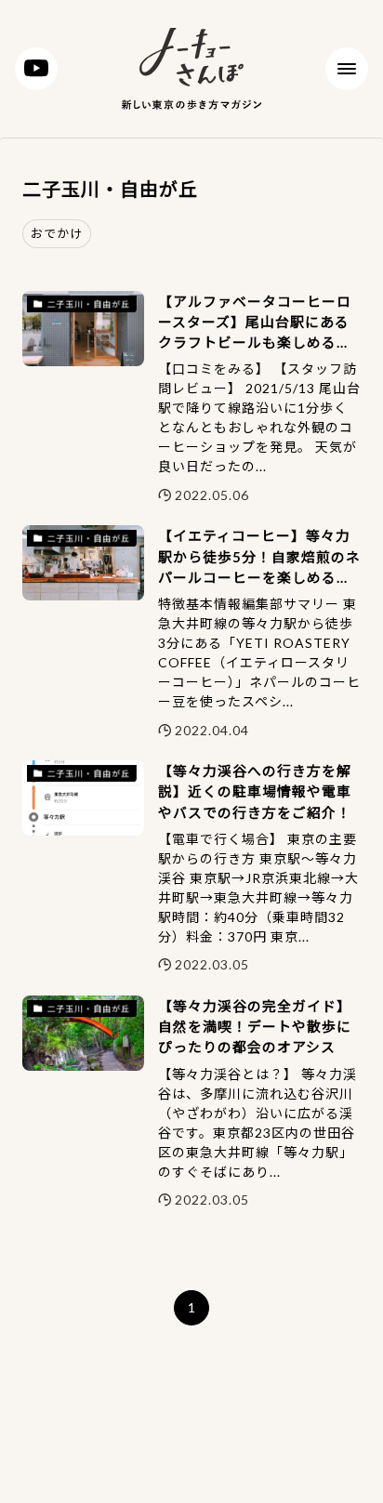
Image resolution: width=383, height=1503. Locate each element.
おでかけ (57, 233)
